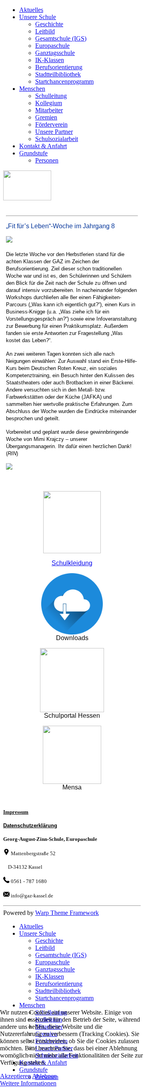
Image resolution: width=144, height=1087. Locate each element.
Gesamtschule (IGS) (60, 38)
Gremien (46, 117)
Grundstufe (33, 153)
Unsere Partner (54, 131)
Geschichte (49, 24)
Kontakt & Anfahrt (43, 146)
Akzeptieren (15, 1076)
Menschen (32, 88)
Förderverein (51, 124)
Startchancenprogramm (64, 81)
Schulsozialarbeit (56, 138)
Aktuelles (31, 9)
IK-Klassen (49, 60)
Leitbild (45, 31)
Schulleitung (51, 95)
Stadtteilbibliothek (58, 74)
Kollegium (48, 103)
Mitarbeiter (49, 110)
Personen (46, 160)
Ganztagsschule (55, 52)
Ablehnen (44, 1076)
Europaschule (52, 45)
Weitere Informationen (28, 1083)
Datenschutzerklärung (30, 825)
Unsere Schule (37, 17)
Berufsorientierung (58, 67)
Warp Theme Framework (67, 912)
